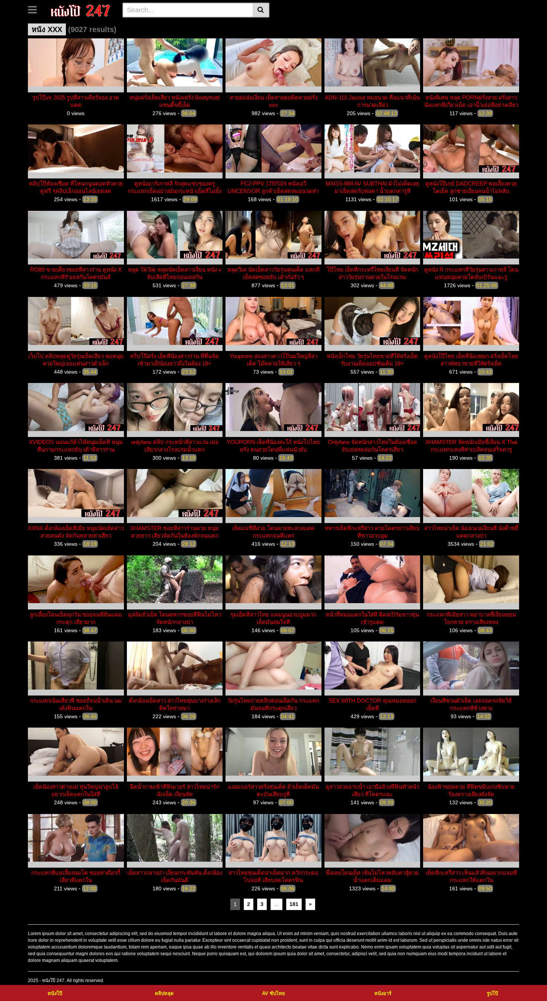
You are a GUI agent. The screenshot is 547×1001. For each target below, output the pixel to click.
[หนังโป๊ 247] (80, 10)
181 (294, 904)
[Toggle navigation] (35, 9)
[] (261, 10)
